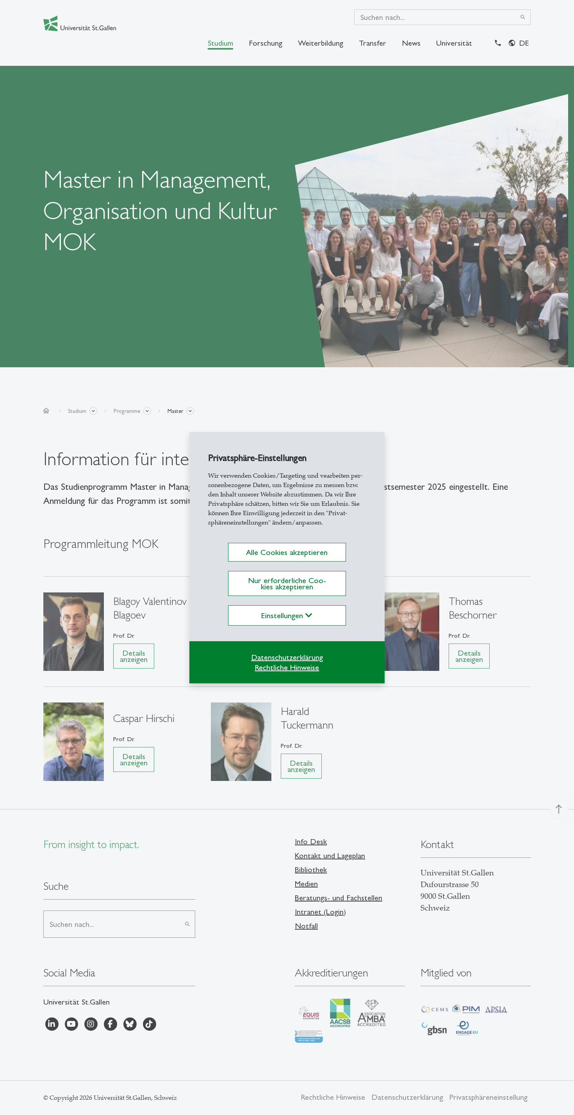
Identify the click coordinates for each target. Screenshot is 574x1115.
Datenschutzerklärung (287, 657)
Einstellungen (283, 615)
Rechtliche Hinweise (287, 667)
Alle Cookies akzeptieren (287, 552)
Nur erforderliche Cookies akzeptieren (287, 583)
